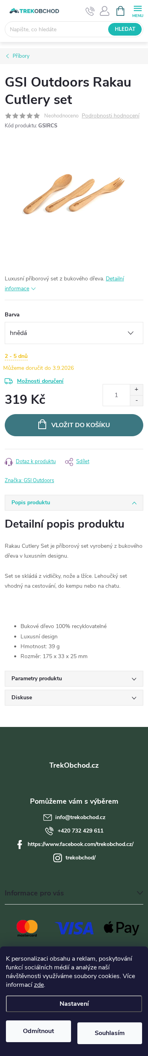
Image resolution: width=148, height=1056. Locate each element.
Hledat (125, 29)
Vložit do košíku (80, 425)
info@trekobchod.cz (80, 817)
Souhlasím (110, 1033)
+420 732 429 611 (80, 831)
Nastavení (74, 1003)
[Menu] (137, 10)
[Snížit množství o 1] (136, 400)
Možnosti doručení (40, 381)
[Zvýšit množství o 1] (136, 389)
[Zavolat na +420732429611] (90, 11)
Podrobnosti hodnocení (110, 116)
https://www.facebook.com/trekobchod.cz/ (80, 844)
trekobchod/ (81, 857)
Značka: (29, 480)
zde (39, 984)
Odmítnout (38, 1031)
